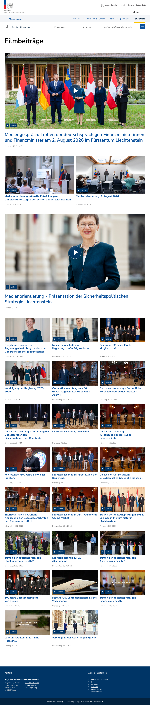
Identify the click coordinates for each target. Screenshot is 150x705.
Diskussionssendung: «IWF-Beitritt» (73, 431)
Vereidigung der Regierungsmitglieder (75, 637)
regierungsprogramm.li (99, 679)
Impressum (51, 701)
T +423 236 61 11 (32, 683)
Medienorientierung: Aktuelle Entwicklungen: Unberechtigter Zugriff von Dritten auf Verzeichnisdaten (38, 198)
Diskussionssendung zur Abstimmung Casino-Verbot (74, 516)
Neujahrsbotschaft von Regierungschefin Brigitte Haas (70, 346)
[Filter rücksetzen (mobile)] (55, 27)
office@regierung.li (32, 685)
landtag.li (94, 684)
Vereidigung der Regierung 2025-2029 (24, 390)
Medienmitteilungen (96, 18)
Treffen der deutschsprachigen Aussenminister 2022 (118, 559)
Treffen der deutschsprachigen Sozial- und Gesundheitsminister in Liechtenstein (122, 518)
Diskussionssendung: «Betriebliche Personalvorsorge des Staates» (120, 390)
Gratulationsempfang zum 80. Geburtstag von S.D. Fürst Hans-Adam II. (71, 392)
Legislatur (61, 27)
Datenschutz (141, 5)
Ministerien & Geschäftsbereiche (117, 27)
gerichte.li (94, 687)
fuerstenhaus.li (96, 689)
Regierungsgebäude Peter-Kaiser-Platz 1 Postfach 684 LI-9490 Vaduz (12, 686)
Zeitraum (87, 27)
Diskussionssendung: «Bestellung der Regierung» (74, 476)
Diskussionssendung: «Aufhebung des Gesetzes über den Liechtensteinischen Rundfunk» (27, 435)
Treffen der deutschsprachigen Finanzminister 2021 (118, 599)
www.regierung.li (31, 688)
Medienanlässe (77, 18)
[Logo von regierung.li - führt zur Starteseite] (14, 6)
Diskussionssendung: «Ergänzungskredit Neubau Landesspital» (115, 435)
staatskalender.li (97, 692)
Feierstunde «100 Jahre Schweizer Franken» (25, 476)
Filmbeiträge (139, 18)
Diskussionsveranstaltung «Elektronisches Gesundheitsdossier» (122, 476)
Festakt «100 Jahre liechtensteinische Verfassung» (74, 599)
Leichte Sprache (111, 5)
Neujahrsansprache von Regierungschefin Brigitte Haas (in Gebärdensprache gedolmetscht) (25, 348)
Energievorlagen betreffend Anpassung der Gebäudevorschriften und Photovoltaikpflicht (26, 518)
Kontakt (131, 5)
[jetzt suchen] (142, 26)
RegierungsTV (123, 18)
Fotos (111, 18)
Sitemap (60, 701)
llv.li (92, 682)
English (122, 5)
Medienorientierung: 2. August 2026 (97, 196)
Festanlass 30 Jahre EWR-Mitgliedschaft (115, 346)
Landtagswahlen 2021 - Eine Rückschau (22, 639)
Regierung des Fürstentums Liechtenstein (22, 679)
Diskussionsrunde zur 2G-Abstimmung (67, 559)
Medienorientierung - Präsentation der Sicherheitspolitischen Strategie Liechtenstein (66, 299)
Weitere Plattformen (97, 673)
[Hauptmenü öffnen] (144, 12)
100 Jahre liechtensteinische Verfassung (22, 599)
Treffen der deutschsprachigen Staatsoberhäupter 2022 (23, 559)
